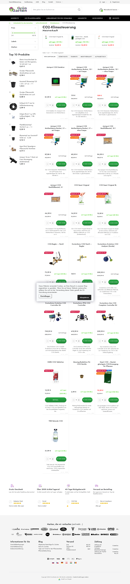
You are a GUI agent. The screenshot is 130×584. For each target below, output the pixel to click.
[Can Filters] (42, 529)
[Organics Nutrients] (20, 534)
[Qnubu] (11, 534)
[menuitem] (16, 18)
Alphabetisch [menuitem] (100, 57)
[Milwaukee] (100, 529)
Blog (43, 2)
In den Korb (61, 105)
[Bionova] (33, 529)
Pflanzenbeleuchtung (44, 550)
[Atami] (115, 534)
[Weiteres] (114, 18)
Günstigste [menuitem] (63, 57)
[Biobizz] (106, 534)
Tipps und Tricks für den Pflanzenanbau (50, 548)
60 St (55, 382)
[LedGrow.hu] (71, 563)
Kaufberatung (28, 2)
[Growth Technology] (62, 529)
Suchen (79, 9)
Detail (56, 400)
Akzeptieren (84, 297)
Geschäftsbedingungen (17, 544)
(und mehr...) (77, 524)
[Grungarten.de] (62, 563)
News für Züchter (43, 546)
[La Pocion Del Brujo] (90, 529)
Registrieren (116, 2)
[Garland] (52, 529)
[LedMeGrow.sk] (53, 563)
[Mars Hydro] (39, 534)
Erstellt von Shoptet (66, 579)
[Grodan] (77, 534)
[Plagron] (119, 529)
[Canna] (87, 534)
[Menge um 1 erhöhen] (52, 105)
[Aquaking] (14, 529)
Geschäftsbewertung (15, 2)
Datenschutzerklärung (16, 548)
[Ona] (109, 529)
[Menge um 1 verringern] (47, 105)
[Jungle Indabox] (49, 534)
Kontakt (51, 2)
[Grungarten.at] (66, 563)
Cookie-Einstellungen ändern (81, 577)
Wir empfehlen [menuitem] (49, 57)
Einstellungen (45, 296)
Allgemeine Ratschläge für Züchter (48, 544)
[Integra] (81, 529)
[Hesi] (71, 529)
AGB (37, 2)
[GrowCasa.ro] (75, 563)
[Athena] (23, 529)
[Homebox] (58, 534)
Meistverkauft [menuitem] (86, 57)
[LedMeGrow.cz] (58, 563)
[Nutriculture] (30, 534)
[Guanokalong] (68, 534)
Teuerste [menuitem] (74, 57)
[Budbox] (96, 534)
